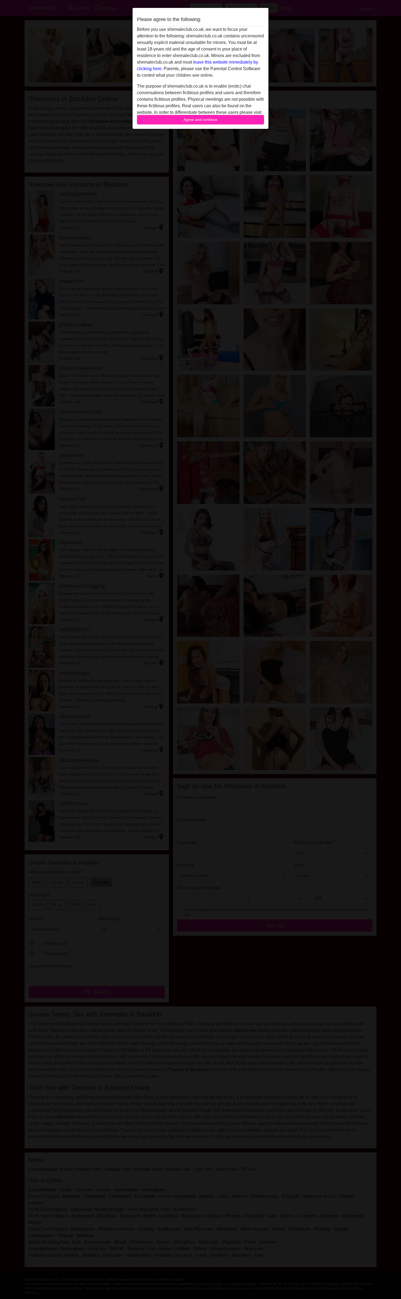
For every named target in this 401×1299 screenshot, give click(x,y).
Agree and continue (200, 119)
